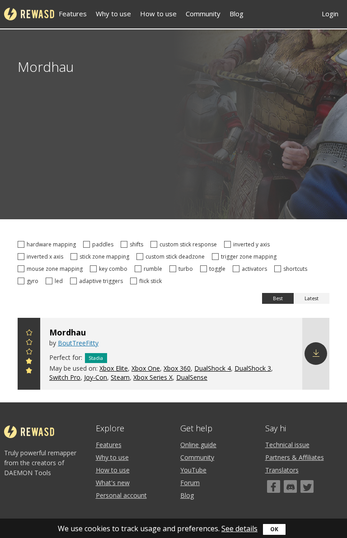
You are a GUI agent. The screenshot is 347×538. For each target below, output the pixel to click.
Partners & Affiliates (294, 457)
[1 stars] (29, 372)
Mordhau (67, 332)
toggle (218, 269)
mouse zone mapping (56, 269)
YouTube (193, 470)
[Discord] (290, 486)
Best (278, 298)
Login (330, 13)
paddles (104, 244)
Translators (282, 470)
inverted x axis (46, 256)
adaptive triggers (102, 281)
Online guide (198, 444)
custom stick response (189, 244)
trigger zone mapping (250, 256)
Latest (312, 298)
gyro (34, 281)
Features (73, 13)
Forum (190, 482)
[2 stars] (29, 362)
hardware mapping (53, 244)
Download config (316, 353)
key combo (114, 269)
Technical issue (287, 444)
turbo (187, 269)
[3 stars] (29, 353)
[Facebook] (273, 486)
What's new (113, 482)
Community (203, 13)
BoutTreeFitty (78, 343)
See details (239, 528)
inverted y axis (252, 244)
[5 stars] (29, 334)
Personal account (121, 495)
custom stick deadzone (176, 256)
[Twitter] (307, 486)
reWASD (29, 14)
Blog (237, 13)
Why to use (113, 13)
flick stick (151, 281)
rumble (154, 269)
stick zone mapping (106, 256)
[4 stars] (29, 343)
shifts (138, 244)
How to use (158, 13)
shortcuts (296, 269)
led (60, 281)
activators (256, 269)
